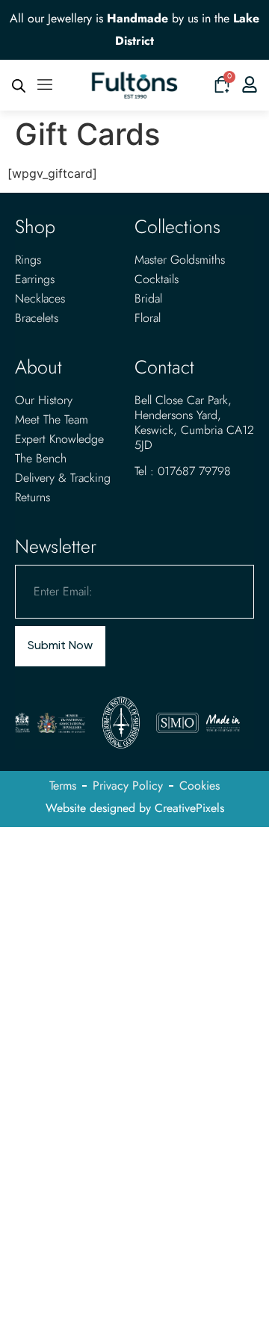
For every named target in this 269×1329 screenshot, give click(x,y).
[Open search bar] (18, 85)
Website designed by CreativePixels (135, 808)
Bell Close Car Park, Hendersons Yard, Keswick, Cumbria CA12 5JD (194, 422)
